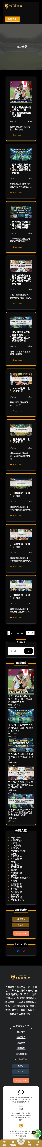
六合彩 (14, 862)
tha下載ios (15, 848)
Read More (18, 135)
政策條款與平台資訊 (21, 878)
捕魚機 (14, 875)
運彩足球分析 (17, 900)
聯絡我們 (21, 1037)
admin (30, 179)
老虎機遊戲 (16, 892)
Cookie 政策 (21, 1059)
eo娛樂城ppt (16, 840)
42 (22, 632)
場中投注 (15, 864)
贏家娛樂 (15, 895)
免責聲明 (21, 1043)
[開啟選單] (21, 13)
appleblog (29, 121)
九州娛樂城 (16, 859)
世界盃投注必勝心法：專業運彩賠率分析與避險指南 (20, 757)
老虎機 (14, 889)
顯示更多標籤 (21, 934)
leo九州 (14, 843)
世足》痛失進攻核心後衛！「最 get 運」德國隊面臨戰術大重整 (20, 699)
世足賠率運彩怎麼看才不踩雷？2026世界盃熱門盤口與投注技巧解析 (20, 813)
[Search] (28, 651)
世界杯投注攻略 (18, 851)
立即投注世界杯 (21, 1025)
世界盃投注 (16, 856)
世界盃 (14, 854)
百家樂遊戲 (16, 886)
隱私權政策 (21, 1054)
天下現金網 (16, 867)
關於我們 (21, 1032)
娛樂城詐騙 (16, 873)
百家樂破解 (16, 884)
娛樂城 (14, 870)
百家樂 (14, 881)
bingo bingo (16, 837)
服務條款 (21, 1048)
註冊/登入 (12, 19)
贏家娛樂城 (16, 897)
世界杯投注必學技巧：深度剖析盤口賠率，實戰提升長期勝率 (20, 728)
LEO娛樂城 (16, 845)
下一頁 (30, 633)
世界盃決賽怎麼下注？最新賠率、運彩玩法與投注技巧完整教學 (20, 785)
